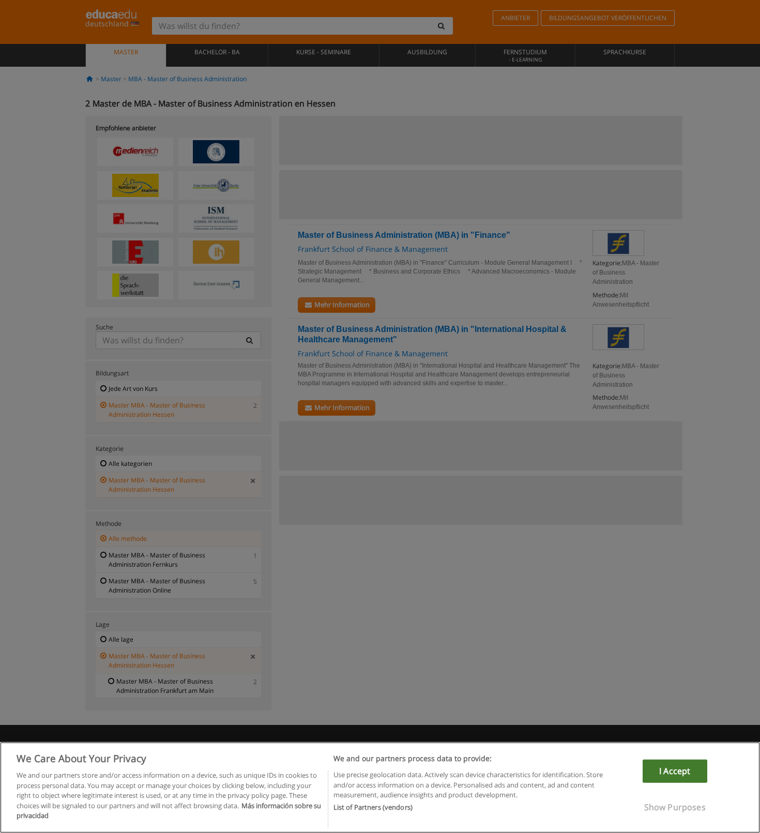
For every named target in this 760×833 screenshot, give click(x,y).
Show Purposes (675, 807)
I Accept (674, 771)
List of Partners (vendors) (373, 807)
